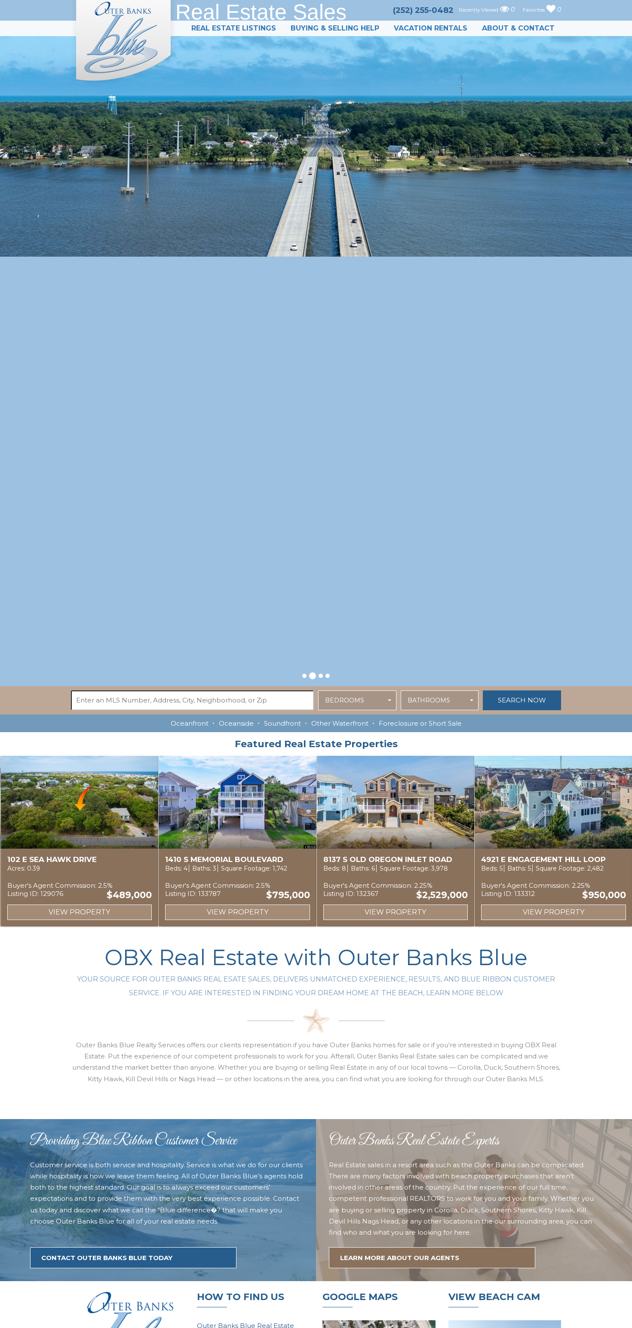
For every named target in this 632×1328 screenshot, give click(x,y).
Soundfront (282, 723)
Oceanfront (190, 723)
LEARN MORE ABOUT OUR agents (399, 1258)
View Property (80, 912)
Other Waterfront (339, 723)
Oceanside (236, 723)
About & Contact (518, 28)
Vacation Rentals (430, 28)
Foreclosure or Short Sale (420, 723)
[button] (304, 676)
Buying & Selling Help (335, 28)
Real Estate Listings (233, 28)
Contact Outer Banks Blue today (106, 1258)
